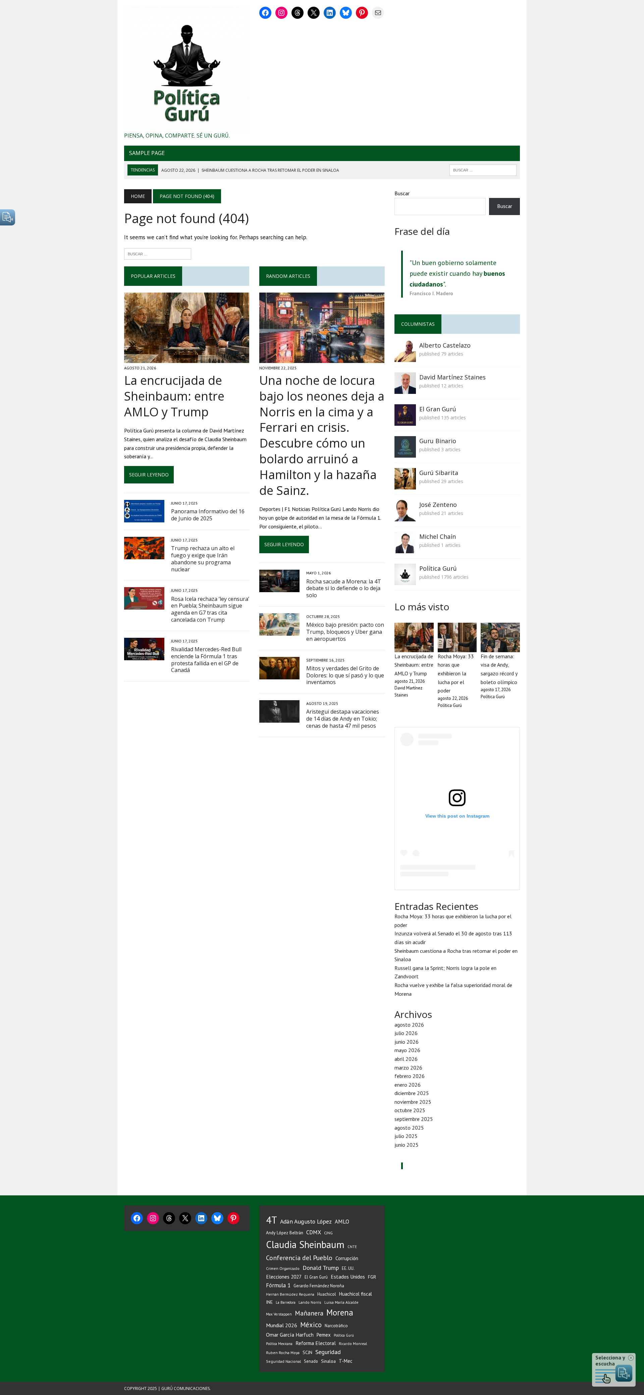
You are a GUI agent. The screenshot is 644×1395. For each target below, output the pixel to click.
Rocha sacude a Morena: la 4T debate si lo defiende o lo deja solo (343, 588)
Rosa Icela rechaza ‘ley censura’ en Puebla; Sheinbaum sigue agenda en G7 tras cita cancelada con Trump (210, 609)
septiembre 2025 (413, 1119)
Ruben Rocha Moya (283, 1352)
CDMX (313, 1232)
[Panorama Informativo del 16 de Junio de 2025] (144, 518)
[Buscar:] (157, 253)
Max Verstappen (279, 1314)
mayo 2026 (407, 1050)
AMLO (342, 1221)
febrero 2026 (409, 1076)
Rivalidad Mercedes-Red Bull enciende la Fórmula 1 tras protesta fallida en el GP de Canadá (206, 659)
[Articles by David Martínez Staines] (405, 389)
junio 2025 (406, 1144)
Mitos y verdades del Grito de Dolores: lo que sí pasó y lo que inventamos (345, 675)
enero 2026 (407, 1084)
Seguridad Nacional (283, 1361)
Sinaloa (328, 1361)
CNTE (352, 1246)
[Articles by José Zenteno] (405, 516)
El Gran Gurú (437, 409)
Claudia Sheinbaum (305, 1244)
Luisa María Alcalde (341, 1302)
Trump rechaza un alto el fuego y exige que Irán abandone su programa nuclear (202, 559)
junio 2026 (406, 1041)
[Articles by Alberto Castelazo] (405, 357)
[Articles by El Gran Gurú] (405, 421)
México (311, 1324)
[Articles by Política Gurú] (405, 580)
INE (269, 1302)
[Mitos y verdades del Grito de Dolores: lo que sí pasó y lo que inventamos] (279, 674)
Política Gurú (438, 568)
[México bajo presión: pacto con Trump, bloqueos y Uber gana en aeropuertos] (279, 631)
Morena (339, 1312)
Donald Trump (321, 1268)
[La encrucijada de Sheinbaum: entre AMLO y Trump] (186, 358)
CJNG (328, 1232)
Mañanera (309, 1313)
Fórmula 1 (278, 1285)
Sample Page (147, 153)
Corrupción (346, 1258)
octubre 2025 (409, 1110)
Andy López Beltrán (284, 1233)
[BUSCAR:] (483, 169)
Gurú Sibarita (438, 473)
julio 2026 (406, 1033)
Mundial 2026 (281, 1325)
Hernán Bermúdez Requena (290, 1294)
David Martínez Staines (452, 377)
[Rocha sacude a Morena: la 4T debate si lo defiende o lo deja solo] (279, 587)
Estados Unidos (348, 1276)
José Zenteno (438, 505)
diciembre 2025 (411, 1093)
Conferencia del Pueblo (299, 1257)
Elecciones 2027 (284, 1276)
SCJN (307, 1352)
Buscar (402, 193)
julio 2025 (406, 1136)
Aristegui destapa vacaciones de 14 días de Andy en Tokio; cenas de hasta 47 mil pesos (342, 718)
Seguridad (328, 1352)
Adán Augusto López (306, 1221)
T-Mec (346, 1361)
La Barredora (286, 1302)
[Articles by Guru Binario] (405, 453)
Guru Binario (437, 441)
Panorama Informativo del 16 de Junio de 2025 (208, 515)
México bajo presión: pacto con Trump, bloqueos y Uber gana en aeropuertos (345, 631)
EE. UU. (348, 1268)
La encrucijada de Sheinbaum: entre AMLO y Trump (174, 396)
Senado (311, 1361)
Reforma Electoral (316, 1343)
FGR (372, 1277)
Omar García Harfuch (290, 1334)
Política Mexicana (279, 1343)
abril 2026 (406, 1058)
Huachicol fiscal (355, 1294)
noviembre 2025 (412, 1101)
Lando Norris (310, 1302)
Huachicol (326, 1294)
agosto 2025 (409, 1127)
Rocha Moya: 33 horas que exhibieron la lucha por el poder (456, 673)
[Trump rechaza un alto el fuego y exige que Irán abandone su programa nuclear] (144, 555)
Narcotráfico (336, 1326)
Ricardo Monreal (353, 1343)
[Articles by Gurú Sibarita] (405, 484)
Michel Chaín (437, 536)
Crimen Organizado (283, 1268)
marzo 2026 (408, 1067)
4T (271, 1219)
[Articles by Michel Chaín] (405, 548)
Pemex (324, 1335)
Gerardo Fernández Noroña (318, 1286)
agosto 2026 (409, 1024)
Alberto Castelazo (445, 345)
